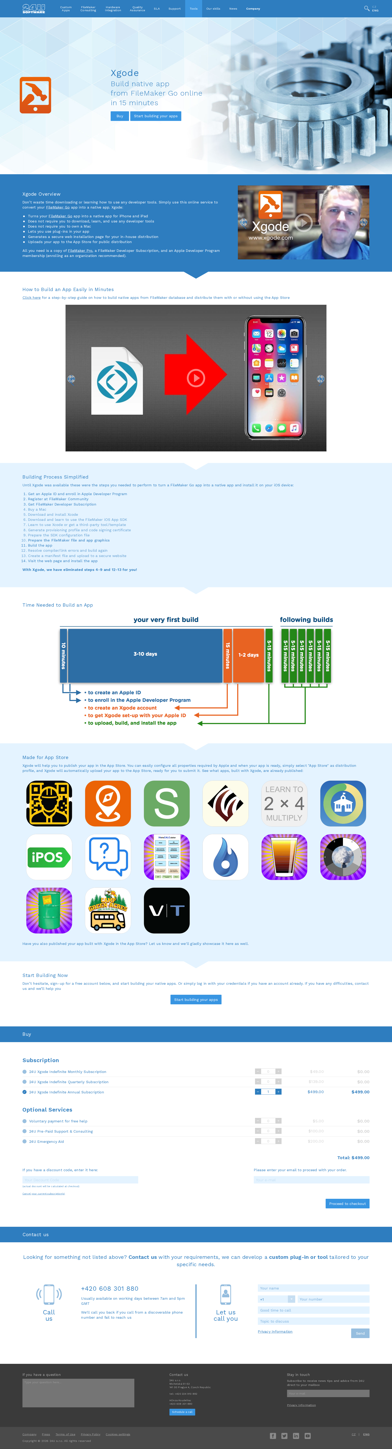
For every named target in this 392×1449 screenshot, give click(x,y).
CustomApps (66, 9)
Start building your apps (156, 116)
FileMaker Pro (80, 250)
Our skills (213, 8)
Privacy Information (275, 1331)
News (233, 8)
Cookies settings (118, 1434)
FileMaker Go (58, 207)
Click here (31, 297)
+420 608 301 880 (109, 1288)
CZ (374, 6)
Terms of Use (65, 1434)
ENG (375, 10)
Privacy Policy (90, 1434)
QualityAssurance (137, 9)
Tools (194, 8)
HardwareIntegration (113, 9)
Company (253, 8)
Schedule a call (182, 1411)
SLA (157, 8)
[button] (243, 222)
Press (46, 1434)
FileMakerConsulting (88, 9)
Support (175, 8)
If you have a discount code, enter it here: (60, 1170)
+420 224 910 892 (186, 1393)
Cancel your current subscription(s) (43, 1193)
